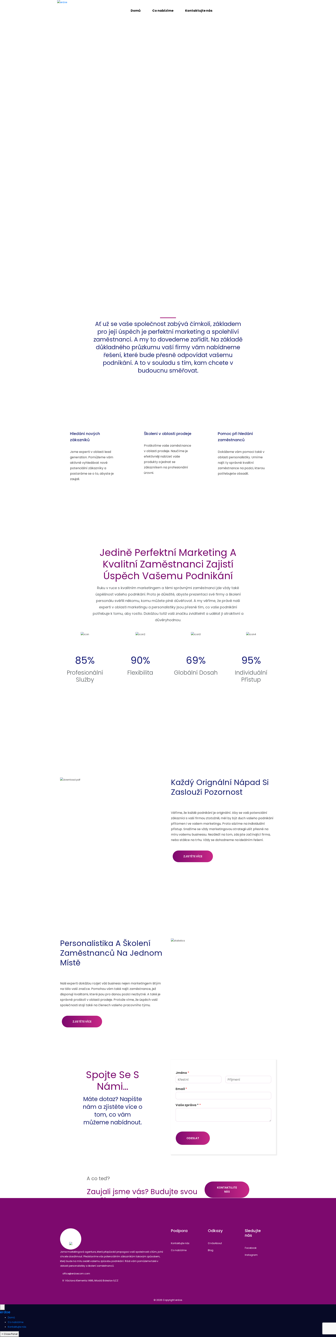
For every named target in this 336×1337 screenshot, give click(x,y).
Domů (11, 1317)
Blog (210, 1250)
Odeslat (192, 1138)
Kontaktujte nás (227, 1190)
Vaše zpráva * (188, 1105)
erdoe (5, 1312)
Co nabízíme (178, 1250)
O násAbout (215, 1243)
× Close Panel (10, 1334)
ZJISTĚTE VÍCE (192, 856)
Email (181, 1089)
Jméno (182, 1073)
